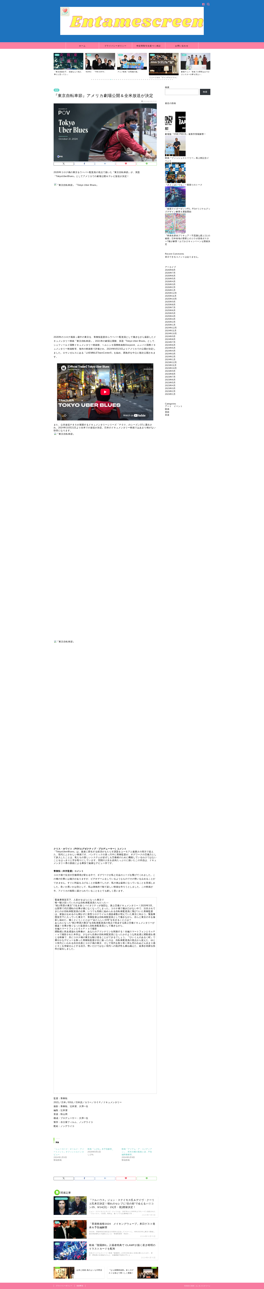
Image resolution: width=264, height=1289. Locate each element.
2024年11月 (171, 330)
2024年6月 (170, 345)
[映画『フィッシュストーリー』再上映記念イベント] (175, 146)
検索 (167, 87)
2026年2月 (170, 287)
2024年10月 (171, 333)
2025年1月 (170, 325)
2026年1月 (170, 290)
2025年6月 (170, 310)
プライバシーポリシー (116, 46)
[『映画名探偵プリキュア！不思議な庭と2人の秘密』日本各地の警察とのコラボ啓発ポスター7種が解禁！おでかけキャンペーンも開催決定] (175, 223)
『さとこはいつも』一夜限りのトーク (183, 185)
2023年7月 (170, 377)
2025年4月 (170, 316)
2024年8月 (170, 339)
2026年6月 (170, 275)
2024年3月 (170, 353)
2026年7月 (170, 273)
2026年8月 (170, 270)
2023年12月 (171, 362)
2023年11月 (171, 365)
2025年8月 (170, 304)
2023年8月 (170, 374)
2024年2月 (170, 356)
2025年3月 (170, 319)
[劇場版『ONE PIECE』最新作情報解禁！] (175, 122)
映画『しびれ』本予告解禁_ (100, 1149)
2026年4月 (170, 281)
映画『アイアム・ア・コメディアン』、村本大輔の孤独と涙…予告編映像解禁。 (137, 1152)
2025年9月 (170, 301)
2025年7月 (170, 307)
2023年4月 (170, 385)
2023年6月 (170, 379)
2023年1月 (170, 394)
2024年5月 (170, 348)
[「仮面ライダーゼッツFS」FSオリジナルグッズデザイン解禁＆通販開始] (175, 196)
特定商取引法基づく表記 (149, 46)
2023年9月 (170, 371)
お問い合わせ (181, 46)
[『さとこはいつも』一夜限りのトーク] (175, 172)
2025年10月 (171, 299)
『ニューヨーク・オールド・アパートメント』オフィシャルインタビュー (69, 1152)
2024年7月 (170, 342)
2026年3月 (170, 284)
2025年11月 (171, 296)
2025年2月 (170, 322)
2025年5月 (170, 313)
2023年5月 (170, 382)
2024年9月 (170, 336)
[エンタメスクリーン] (132, 34)
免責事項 (80, 1286)
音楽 (167, 415)
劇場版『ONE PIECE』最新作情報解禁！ (185, 134)
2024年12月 (171, 327)
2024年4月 (170, 351)
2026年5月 (170, 278)
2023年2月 (170, 391)
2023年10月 (171, 368)
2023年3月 (170, 388)
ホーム (82, 46)
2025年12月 (171, 293)
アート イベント (174, 406)
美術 (167, 412)
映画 (56, 90)
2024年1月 (170, 359)
